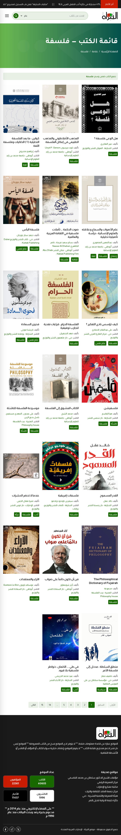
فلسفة (113, 154)
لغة (25, 164)
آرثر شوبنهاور (66, 585)
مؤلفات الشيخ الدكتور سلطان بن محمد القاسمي (93, 777)
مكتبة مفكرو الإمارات (107, 786)
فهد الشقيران (66, 333)
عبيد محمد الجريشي (64, 676)
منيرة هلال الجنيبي (25, 501)
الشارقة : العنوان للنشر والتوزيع (97, 148)
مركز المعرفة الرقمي (107, 782)
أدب (36, 514)
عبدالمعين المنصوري (102, 242)
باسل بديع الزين (31, 417)
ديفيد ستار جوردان (25, 235)
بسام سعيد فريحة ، (64, 242)
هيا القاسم (107, 413)
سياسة (101, 689)
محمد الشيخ (67, 413)
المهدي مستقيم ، (13, 413)
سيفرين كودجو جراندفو (62, 501)
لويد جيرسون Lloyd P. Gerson (59, 147)
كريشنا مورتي (27, 329)
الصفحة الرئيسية (109, 51)
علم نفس (22, 248)
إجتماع (114, 256)
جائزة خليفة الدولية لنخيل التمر (103, 800)
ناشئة (114, 423)
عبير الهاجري (106, 144)
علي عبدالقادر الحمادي (102, 329)
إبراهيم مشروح (26, 151)
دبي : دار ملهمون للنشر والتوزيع (57, 337)
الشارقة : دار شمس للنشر (99, 418)
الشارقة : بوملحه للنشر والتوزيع (18, 334)
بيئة (17, 514)
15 (42, 705)
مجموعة (108, 588)
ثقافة (75, 259)
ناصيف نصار (106, 676)
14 (50, 705)
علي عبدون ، (27, 413)
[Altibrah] (110, 15)
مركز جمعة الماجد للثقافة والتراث (101, 791)
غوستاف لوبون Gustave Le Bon (18, 585)
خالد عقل (107, 501)
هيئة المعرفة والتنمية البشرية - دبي (100, 795)
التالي (33, 705)
